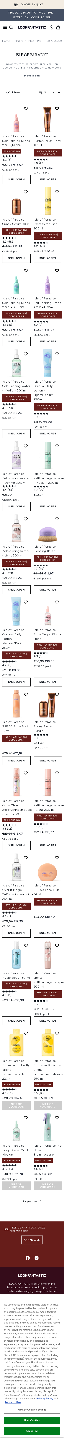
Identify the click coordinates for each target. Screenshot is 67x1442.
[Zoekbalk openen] (11, 27)
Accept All (32, 1431)
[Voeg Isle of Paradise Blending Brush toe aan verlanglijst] (57, 518)
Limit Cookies (32, 1420)
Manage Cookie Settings (32, 1409)
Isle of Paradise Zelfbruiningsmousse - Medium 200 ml (49, 478)
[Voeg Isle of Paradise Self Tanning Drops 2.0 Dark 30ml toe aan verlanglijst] (57, 270)
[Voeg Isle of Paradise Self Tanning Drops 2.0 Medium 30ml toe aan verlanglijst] (25, 270)
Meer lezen (32, 75)
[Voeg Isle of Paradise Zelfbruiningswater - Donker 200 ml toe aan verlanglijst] (25, 445)
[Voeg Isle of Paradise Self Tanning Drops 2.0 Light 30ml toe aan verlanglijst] (25, 108)
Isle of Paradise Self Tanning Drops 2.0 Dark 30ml (47, 303)
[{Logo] (32, 27)
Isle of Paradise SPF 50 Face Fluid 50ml (47, 890)
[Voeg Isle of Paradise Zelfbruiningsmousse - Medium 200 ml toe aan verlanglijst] (57, 445)
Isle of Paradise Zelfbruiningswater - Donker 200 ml (15, 478)
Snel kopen (16, 179)
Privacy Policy (44, 1398)
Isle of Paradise (32, 55)
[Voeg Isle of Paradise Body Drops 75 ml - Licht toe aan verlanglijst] (57, 602)
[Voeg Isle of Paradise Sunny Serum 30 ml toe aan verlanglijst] (25, 191)
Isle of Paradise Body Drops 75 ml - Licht (48, 634)
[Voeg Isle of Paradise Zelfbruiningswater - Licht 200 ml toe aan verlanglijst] (25, 518)
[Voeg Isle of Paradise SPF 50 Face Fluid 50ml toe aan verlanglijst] (57, 857)
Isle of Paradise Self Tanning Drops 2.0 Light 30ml (16, 141)
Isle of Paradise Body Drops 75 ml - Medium (16, 1150)
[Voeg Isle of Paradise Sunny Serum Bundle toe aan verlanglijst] (57, 694)
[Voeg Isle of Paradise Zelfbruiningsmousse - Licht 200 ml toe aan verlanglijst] (57, 772)
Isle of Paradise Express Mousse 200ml (46, 224)
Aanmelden (32, 1239)
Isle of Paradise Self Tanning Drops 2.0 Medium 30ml (16, 303)
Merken (19, 41)
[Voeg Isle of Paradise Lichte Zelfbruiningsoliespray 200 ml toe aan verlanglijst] (57, 945)
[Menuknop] (4, 27)
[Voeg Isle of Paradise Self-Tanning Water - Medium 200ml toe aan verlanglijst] (25, 353)
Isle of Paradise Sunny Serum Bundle (45, 726)
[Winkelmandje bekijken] (58, 27)
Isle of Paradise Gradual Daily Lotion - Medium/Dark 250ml (13, 638)
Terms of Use (13, 1402)
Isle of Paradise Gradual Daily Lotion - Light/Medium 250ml (45, 390)
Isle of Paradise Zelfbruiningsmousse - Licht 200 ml (49, 805)
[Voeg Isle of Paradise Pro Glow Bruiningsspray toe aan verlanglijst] (57, 1117)
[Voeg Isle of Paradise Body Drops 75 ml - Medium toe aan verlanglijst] (25, 1117)
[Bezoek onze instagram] (36, 1257)
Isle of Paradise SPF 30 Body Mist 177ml (15, 726)
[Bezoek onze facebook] (27, 1257)
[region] (32, 1366)
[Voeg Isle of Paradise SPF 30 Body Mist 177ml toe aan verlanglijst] (25, 694)
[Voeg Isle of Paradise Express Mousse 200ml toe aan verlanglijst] (57, 191)
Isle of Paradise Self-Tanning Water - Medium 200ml (16, 386)
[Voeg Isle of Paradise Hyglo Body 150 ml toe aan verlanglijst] (25, 945)
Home (6, 41)
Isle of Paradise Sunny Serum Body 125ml (47, 141)
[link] (51, 27)
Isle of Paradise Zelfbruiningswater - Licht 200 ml (15, 551)
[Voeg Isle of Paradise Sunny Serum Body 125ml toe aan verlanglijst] (57, 108)
